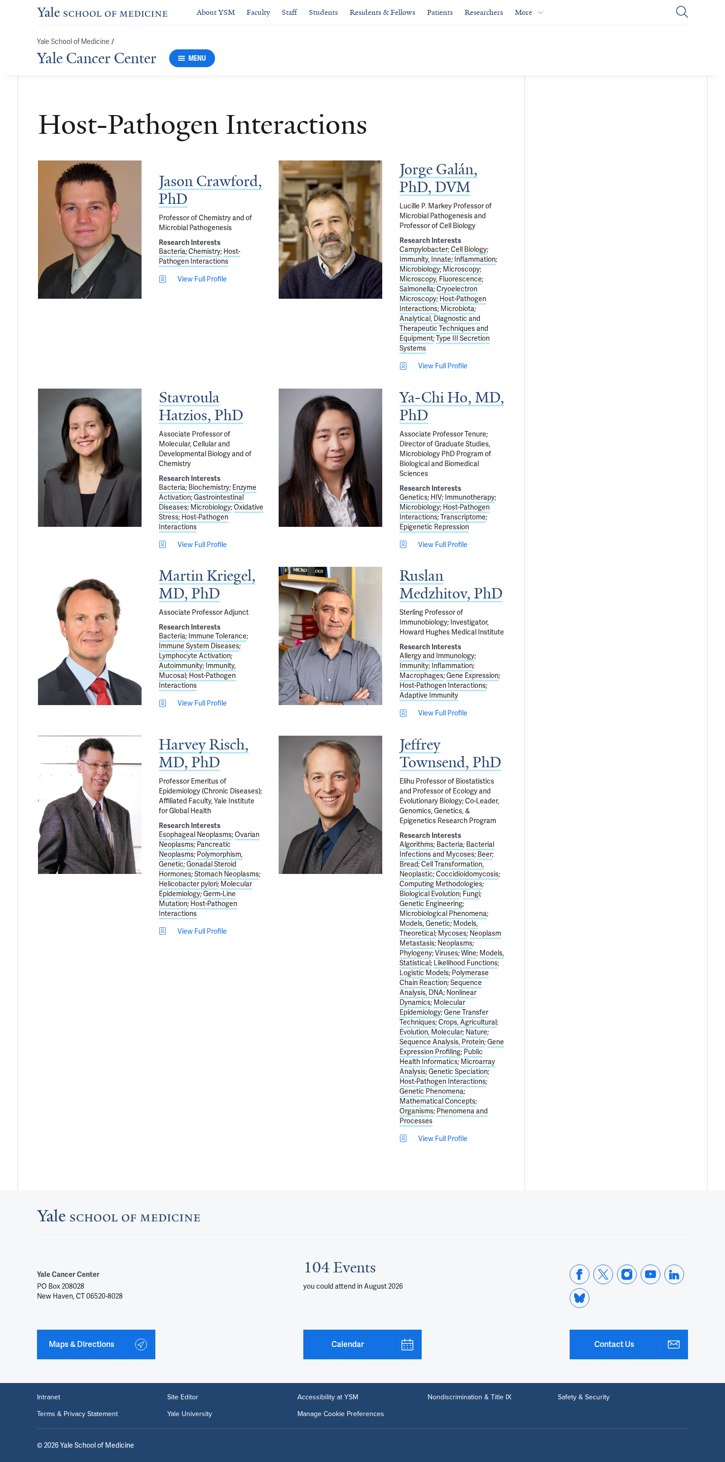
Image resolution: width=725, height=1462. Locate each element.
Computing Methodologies (440, 883)
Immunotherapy (470, 497)
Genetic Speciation (458, 1071)
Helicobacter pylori (188, 883)
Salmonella (416, 288)
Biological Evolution (429, 893)
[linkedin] (674, 1274)
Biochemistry (208, 487)
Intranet (48, 1397)
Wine (468, 952)
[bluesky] (579, 1298)
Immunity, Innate (425, 259)
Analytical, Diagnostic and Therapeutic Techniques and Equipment (443, 328)
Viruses (446, 952)
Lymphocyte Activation (195, 655)
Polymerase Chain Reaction (444, 977)
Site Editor (182, 1397)
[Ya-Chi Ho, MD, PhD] (330, 458)
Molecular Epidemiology (432, 1007)
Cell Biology (469, 249)
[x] (603, 1274)
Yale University (189, 1414)
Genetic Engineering (431, 903)
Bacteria (172, 251)
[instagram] (627, 1274)
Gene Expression (472, 675)
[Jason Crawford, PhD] (90, 229)
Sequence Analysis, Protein (441, 1041)
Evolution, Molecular (431, 1031)
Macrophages (421, 675)
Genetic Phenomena (431, 1091)
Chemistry (204, 251)
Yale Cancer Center (96, 58)
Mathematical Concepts (437, 1101)
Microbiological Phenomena (443, 913)
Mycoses (452, 933)
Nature (476, 1031)
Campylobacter (423, 249)
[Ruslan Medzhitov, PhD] (330, 636)
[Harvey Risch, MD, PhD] (90, 805)
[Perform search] (682, 12)
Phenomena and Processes (443, 1115)
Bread (408, 864)
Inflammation (475, 259)
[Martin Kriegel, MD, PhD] (90, 636)
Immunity (414, 665)
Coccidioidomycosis (467, 873)
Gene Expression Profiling (451, 1046)
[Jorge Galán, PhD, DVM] (330, 229)
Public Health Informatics (441, 1056)
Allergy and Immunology (436, 655)
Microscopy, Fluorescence (440, 279)
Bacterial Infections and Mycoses (446, 849)
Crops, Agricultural (467, 1022)
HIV (436, 497)
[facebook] (579, 1274)
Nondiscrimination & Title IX (469, 1397)
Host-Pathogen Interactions (199, 256)
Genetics (413, 497)
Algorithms (416, 844)
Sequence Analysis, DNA (440, 987)
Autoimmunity (181, 665)
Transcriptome (463, 517)
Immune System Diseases (199, 645)
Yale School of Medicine (73, 42)
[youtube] (650, 1274)
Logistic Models (424, 972)
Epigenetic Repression (434, 526)
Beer (484, 854)
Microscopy (461, 269)
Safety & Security (584, 1397)
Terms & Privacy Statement (77, 1414)
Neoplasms (454, 943)
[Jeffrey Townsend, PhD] (330, 805)
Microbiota (457, 308)
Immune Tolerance (217, 636)
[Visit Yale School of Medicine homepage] (118, 1218)
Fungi (471, 893)
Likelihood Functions (466, 962)
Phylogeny (415, 952)
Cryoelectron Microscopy (438, 293)
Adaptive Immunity (428, 695)
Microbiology (419, 269)
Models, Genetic (424, 923)
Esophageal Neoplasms (195, 834)
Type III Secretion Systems (444, 343)
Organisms (416, 1110)
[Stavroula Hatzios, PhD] (90, 458)
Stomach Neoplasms (226, 873)
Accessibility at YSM (327, 1397)
